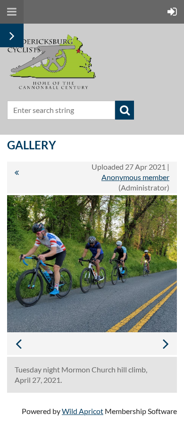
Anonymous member (135, 177)
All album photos (16, 177)
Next (165, 343)
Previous (18, 343)
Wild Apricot (82, 410)
